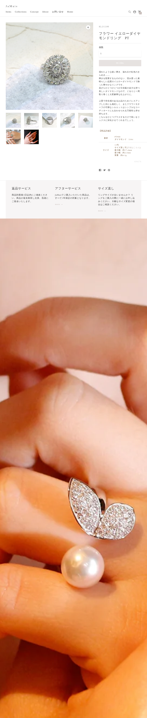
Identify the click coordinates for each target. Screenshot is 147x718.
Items (8, 12)
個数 (101, 47)
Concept (34, 12)
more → (59, 204)
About (45, 12)
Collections (21, 12)
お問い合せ (58, 12)
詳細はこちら (134, 147)
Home (70, 12)
